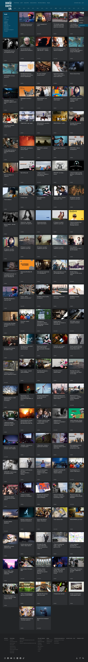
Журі (21, 2)
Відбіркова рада (41, 641)
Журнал (6, 638)
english (10, 1)
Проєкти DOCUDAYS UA (59, 638)
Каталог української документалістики (28, 643)
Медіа (48, 2)
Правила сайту (80, 638)
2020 (37, 8)
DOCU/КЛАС (12, 651)
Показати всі (82, 25)
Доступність (40, 646)
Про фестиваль (42, 2)
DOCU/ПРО (26, 2)
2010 (83, 8)
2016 (56, 8)
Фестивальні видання (8, 29)
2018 (47, 8)
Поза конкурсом (13, 641)
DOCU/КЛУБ (56, 641)
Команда (39, 643)
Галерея (6, 21)
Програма (16, 2)
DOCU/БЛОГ (81, 20)
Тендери (6, 31)
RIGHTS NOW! (12, 643)
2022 (28, 8)
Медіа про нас (7, 25)
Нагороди (12, 652)
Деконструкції (13, 647)
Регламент (40, 640)
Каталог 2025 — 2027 (79, 2)
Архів (39, 651)
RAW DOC (21, 641)
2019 (42, 8)
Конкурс (11, 640)
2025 (15, 8)
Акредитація (49, 641)
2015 (60, 8)
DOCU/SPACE (56, 643)
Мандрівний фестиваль (59, 640)
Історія (39, 649)
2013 (69, 8)
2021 (33, 8)
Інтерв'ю (81, 22)
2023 (24, 8)
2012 (74, 8)
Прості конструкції (14, 649)
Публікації (6, 640)
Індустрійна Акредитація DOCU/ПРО (27, 640)
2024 (19, 8)
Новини (5, 22)
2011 (78, 8)
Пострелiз (6, 28)
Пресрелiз (6, 26)
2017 (51, 8)
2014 (65, 8)
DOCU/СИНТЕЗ (33, 2)
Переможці (6, 16)
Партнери (6, 24)
